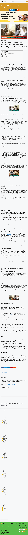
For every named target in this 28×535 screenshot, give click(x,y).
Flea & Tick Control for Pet (4, 492)
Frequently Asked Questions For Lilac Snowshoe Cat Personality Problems (12, 58)
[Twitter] (12, 10)
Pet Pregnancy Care (4, 460)
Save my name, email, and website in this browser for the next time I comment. (13, 403)
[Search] (27, 1)
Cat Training (5, 501)
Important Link (14, 523)
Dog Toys (4, 495)
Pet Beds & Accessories (18, 5)
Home (1, 4)
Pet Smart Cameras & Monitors (4, 452)
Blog (26, 7)
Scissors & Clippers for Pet (5, 423)
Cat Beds (4, 508)
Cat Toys (4, 502)
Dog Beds (4, 500)
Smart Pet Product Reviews (19, 4)
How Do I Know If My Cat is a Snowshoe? (9, 384)
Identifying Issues (4, 52)
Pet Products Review (7, 4)
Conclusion (3, 59)
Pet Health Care (3, 5)
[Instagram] (16, 10)
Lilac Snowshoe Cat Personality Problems (7, 54)
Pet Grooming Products (4, 7)
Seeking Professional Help (5, 57)
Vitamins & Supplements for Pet (5, 413)
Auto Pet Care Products (4, 513)
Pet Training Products (12, 7)
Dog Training (5, 494)
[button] (12, 4)
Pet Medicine (5, 464)
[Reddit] (18, 10)
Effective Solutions (4, 55)
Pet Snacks (4, 442)
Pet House (4, 466)
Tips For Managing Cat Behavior (6, 56)
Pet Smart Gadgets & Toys (4, 449)
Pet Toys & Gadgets (10, 5)
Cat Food (4, 507)
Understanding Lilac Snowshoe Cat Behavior (8, 53)
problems (8, 234)
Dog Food (4, 498)
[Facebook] (10, 10)
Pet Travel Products (20, 7)
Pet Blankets (5, 481)
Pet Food (12, 4)
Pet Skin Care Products (4, 455)
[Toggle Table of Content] (21, 51)
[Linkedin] (14, 10)
